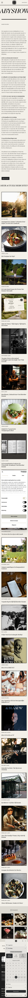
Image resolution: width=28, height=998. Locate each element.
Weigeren (14, 525)
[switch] (25, 502)
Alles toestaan (14, 516)
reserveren (24, 2)
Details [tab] (14, 475)
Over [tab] (23, 475)
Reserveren (5, 178)
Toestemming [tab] (5, 475)
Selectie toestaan (14, 520)
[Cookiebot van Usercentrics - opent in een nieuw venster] (21, 472)
